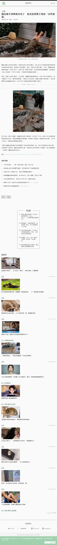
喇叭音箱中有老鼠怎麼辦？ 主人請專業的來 (15, 462)
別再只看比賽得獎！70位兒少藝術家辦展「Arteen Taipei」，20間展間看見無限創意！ (30, 217)
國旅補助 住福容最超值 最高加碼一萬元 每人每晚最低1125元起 (29, 225)
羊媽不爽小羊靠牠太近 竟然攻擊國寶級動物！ (18, 172)
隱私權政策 (29, 538)
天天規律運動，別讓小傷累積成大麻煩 (13, 504)
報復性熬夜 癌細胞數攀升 (9, 398)
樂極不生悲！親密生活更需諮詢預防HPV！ (15, 334)
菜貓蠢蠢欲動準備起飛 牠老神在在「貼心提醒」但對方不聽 (23, 175)
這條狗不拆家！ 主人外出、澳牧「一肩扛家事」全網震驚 (19, 271)
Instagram (47, 528)
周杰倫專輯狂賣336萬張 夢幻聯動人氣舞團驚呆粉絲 (29, 245)
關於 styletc (11, 528)
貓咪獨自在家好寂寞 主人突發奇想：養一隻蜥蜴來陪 (18, 313)
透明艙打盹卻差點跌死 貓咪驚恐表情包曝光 (15, 419)
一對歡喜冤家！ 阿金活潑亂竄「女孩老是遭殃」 (16, 356)
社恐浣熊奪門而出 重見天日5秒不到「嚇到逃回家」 (20, 179)
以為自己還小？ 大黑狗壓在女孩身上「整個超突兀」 (18, 441)
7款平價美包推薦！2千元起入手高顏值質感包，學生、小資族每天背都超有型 (29, 232)
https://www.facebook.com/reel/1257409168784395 (24, 154)
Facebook (36, 528)
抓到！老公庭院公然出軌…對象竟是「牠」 (14, 483)
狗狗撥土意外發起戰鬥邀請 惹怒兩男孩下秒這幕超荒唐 (21, 168)
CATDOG (15, 19)
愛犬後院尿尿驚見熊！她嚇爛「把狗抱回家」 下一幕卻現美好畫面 (22, 292)
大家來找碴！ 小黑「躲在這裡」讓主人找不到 (18, 165)
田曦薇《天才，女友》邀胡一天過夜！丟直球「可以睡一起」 (29, 239)
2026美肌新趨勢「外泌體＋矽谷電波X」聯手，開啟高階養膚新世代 (22, 377)
